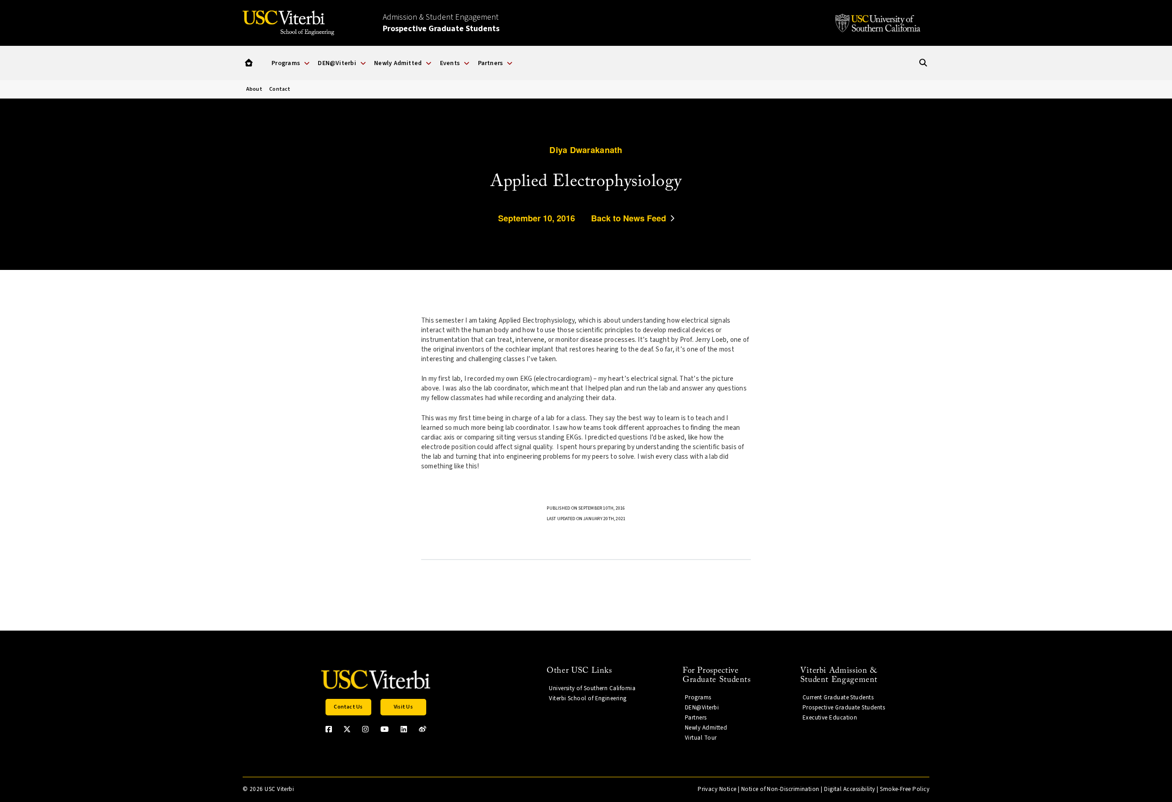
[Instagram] (365, 729)
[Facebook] (329, 729)
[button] (249, 63)
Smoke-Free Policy (904, 789)
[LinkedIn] (404, 729)
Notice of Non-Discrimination (780, 789)
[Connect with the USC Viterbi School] (422, 729)
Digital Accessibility (849, 789)
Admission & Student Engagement (441, 22)
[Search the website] (923, 63)
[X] (347, 729)
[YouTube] (384, 729)
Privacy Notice (717, 789)
